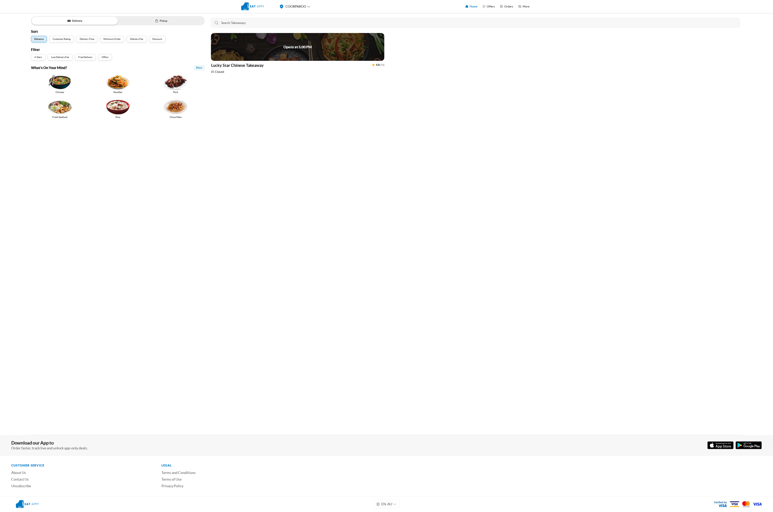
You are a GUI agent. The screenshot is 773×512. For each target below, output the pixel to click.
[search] (475, 23)
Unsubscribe (21, 486)
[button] (297, 54)
